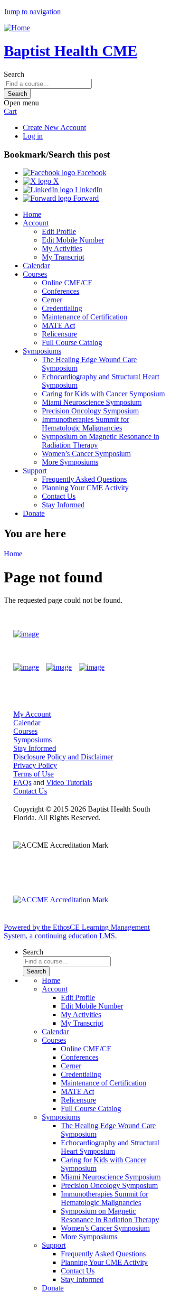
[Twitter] (59, 667)
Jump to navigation (32, 12)
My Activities (62, 248)
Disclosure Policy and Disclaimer (63, 757)
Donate (34, 513)
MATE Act (58, 325)
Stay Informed (63, 505)
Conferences (60, 291)
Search (14, 74)
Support (35, 471)
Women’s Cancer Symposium (86, 453)
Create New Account (54, 127)
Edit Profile (59, 231)
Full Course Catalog (72, 342)
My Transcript (63, 257)
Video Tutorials (69, 782)
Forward (85, 198)
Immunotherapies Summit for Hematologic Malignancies (85, 423)
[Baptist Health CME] (26, 634)
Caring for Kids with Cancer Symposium (103, 394)
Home (32, 214)
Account (35, 223)
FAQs (22, 782)
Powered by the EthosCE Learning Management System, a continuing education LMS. (77, 931)
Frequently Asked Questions (84, 479)
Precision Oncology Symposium (90, 411)
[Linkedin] (91, 667)
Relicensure (59, 334)
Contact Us (59, 496)
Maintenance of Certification (84, 317)
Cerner (52, 300)
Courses (35, 274)
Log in (33, 136)
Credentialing (62, 308)
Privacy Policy (35, 765)
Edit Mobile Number (73, 240)
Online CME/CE (67, 283)
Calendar (36, 266)
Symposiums (42, 351)
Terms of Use (33, 774)
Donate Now (130, 633)
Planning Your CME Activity (85, 488)
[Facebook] (26, 667)
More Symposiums (70, 462)
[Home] (17, 28)
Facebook (90, 172)
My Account (32, 714)
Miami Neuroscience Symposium (92, 402)
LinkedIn (88, 190)
